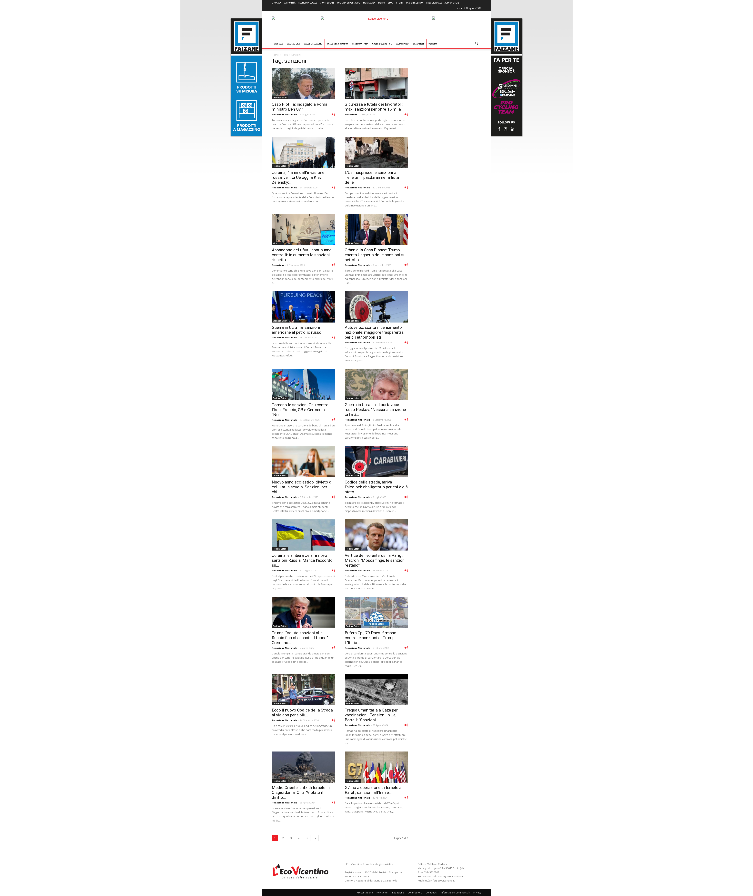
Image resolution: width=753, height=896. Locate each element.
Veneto (432, 43)
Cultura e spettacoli (348, 2)
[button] (476, 44)
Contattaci (431, 892)
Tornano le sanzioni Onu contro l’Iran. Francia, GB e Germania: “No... (300, 410)
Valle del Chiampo (337, 43)
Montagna (369, 2)
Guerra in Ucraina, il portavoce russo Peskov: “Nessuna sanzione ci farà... (375, 409)
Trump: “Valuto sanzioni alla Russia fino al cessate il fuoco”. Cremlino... (300, 638)
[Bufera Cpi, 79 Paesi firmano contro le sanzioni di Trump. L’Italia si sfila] (376, 612)
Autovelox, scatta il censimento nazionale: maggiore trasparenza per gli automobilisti (374, 332)
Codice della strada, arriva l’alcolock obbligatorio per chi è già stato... (376, 487)
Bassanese (418, 43)
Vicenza (278, 43)
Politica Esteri (279, 165)
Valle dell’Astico (382, 43)
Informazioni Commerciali (455, 892)
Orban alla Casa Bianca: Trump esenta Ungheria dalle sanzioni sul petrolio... (376, 255)
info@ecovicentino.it (442, 880)
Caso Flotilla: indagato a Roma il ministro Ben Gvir (301, 107)
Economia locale (307, 2)
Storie (399, 2)
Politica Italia (352, 475)
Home (275, 54)
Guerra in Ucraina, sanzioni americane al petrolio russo (296, 330)
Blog (390, 2)
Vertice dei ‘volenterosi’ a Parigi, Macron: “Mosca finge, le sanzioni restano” (375, 560)
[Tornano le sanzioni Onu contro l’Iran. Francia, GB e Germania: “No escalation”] (303, 384)
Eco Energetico (414, 2)
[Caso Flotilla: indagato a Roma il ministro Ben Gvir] (303, 83)
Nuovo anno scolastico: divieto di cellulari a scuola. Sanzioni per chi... (302, 487)
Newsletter (382, 892)
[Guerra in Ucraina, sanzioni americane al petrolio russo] (303, 307)
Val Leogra (293, 43)
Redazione (351, 114)
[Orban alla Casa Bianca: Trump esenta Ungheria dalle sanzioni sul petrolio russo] (376, 229)
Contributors (415, 892)
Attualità (290, 2)
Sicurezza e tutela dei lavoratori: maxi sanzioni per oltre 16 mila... (374, 107)
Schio (348, 97)
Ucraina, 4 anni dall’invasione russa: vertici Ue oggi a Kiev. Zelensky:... (298, 177)
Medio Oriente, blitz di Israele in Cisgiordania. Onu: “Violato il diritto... (301, 792)
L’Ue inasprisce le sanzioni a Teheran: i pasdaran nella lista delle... (372, 177)
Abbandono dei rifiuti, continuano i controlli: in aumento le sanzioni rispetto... (303, 255)
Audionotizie (452, 2)
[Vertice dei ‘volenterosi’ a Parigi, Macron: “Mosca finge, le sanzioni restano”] (376, 535)
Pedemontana (360, 43)
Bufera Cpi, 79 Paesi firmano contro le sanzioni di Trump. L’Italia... (370, 638)
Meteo (381, 2)
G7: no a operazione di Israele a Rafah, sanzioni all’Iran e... (373, 790)
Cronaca (276, 2)
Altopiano (402, 43)
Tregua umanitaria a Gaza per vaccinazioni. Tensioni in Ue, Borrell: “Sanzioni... (371, 715)
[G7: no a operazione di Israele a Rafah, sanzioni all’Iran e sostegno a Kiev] (376, 767)
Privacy (477, 892)
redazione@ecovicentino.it (448, 876)
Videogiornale (434, 2)
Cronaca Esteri (280, 97)
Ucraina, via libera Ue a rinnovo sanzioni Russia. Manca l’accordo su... (302, 560)
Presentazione (365, 892)
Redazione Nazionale (284, 114)
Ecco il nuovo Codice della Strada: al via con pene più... (303, 712)
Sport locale (327, 2)
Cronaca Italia (352, 320)
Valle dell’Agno (313, 43)
